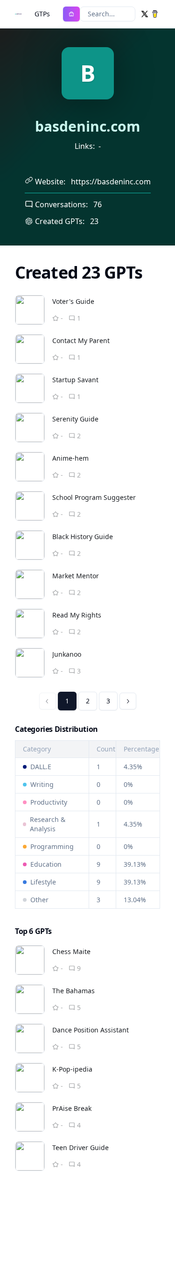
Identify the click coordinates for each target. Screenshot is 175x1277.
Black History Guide (82, 536)
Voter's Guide (73, 301)
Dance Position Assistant (90, 1029)
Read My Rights (76, 614)
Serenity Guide (75, 418)
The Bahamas (73, 990)
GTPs (42, 13)
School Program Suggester (94, 497)
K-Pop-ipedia (72, 1069)
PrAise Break (71, 1108)
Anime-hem (70, 458)
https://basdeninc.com (111, 181)
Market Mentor (75, 575)
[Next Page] (127, 701)
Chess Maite (71, 951)
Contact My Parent (81, 340)
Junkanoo (66, 654)
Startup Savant (75, 379)
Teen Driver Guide (80, 1147)
